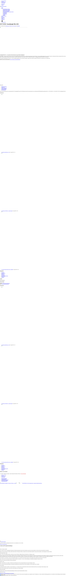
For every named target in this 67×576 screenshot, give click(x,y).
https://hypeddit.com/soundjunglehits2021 (15, 59)
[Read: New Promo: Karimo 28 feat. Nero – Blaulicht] (2, 211)
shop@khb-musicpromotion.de (6, 283)
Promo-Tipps (3, 276)
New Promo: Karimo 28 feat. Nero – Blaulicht (7, 269)
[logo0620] (3, 6)
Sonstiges (3, 277)
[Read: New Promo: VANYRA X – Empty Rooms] (2, 153)
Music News (3, 274)
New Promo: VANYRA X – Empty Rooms (7, 403)
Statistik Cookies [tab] (2, 561)
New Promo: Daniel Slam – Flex (6, 152)
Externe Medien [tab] (2, 565)
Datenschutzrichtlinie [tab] (2, 569)
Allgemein (3, 272)
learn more (2, 544)
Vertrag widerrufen (23, 473)
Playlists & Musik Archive (5, 468)
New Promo (3, 275)
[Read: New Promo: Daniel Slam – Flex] (2, 94)
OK (0, 544)
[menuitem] (34, 4)
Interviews (3, 466)
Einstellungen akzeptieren (3, 573)
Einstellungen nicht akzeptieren (10, 573)
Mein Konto (3, 4)
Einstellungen (5, 544)
